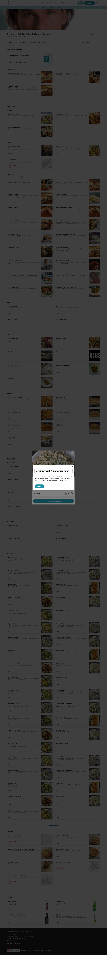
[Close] (72, 466)
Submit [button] (39, 486)
